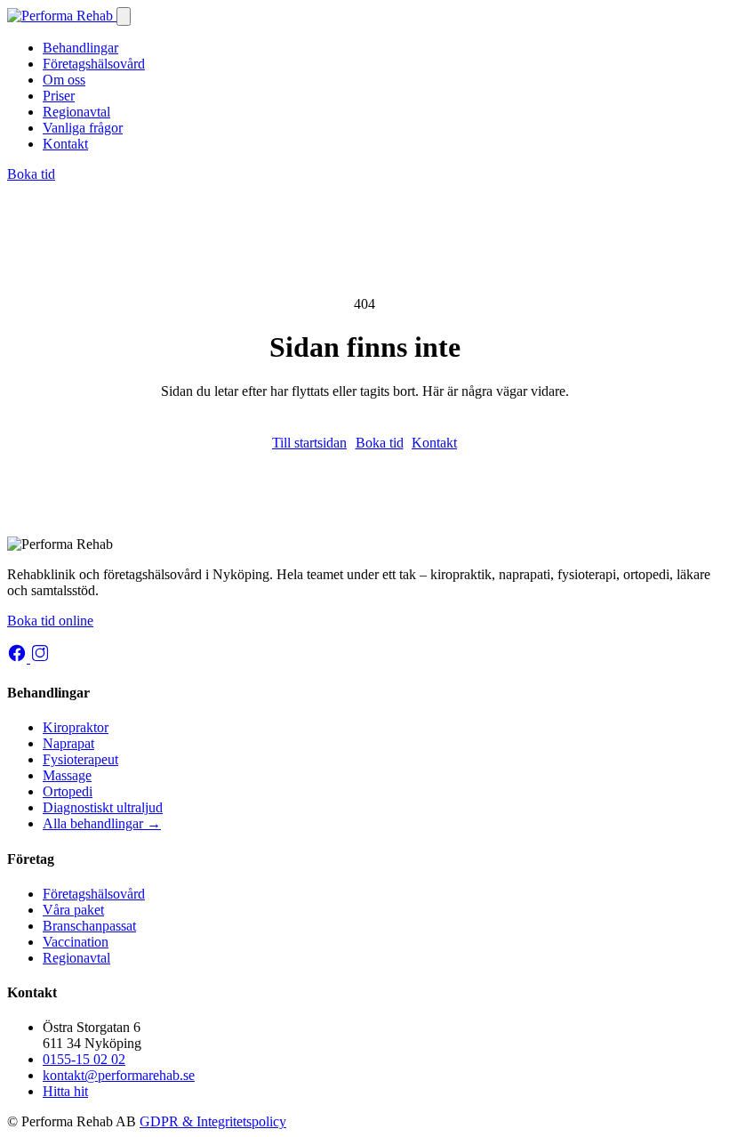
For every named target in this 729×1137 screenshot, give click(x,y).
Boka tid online (50, 620)
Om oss (64, 79)
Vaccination (75, 941)
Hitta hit (65, 1091)
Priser (59, 95)
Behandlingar (80, 47)
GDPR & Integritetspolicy (213, 1121)
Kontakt (65, 143)
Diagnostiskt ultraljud (103, 807)
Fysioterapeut (80, 759)
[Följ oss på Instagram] (40, 657)
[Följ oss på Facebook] (18, 657)
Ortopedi (67, 791)
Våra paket (73, 909)
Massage (67, 775)
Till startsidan (309, 442)
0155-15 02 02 (84, 1059)
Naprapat (68, 743)
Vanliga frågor (83, 127)
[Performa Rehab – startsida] (61, 15)
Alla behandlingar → (102, 823)
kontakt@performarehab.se (119, 1075)
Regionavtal (76, 111)
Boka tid (31, 173)
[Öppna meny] (123, 16)
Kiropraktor (75, 727)
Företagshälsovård (94, 63)
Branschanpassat (89, 925)
